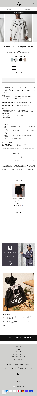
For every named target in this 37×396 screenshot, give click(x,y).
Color (18, 56)
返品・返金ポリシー (18, 359)
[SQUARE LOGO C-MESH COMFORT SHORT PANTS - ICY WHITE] (16, 205)
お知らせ (18, 346)
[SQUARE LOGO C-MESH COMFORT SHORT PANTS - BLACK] (14, 205)
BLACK (20, 60)
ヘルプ (18, 349)
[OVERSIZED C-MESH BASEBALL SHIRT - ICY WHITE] (7, 237)
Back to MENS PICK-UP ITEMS (19, 337)
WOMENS (28, 9)
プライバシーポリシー (18, 354)
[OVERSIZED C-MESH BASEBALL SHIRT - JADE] (5, 237)
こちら (8, 325)
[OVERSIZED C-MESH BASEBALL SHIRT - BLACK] (9, 237)
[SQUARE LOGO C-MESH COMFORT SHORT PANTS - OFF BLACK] (18, 205)
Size (18, 65)
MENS (9, 9)
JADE (12, 60)
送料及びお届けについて (18, 153)
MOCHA (25, 60)
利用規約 (18, 351)
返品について (18, 160)
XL (22, 68)
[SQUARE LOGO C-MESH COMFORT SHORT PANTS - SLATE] (22, 205)
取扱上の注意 (18, 157)
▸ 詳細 (32, 148)
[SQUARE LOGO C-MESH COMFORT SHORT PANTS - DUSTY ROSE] (20, 205)
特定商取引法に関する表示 (18, 356)
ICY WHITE (16, 60)
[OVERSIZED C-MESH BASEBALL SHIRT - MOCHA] (11, 237)
